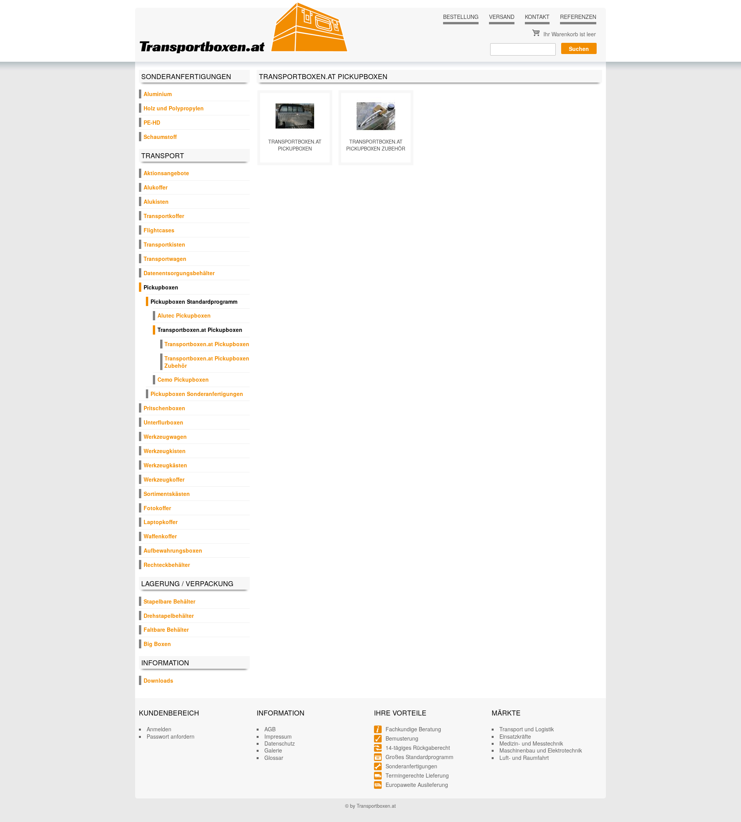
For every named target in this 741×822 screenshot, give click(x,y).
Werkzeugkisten (165, 451)
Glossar (273, 757)
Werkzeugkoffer (164, 479)
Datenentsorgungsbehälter (179, 273)
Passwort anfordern (171, 736)
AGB (270, 729)
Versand (501, 16)
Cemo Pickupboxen (183, 379)
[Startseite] (244, 27)
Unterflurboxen (163, 422)
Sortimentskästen (167, 493)
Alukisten (156, 201)
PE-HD (152, 122)
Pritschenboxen (164, 408)
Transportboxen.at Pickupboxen (199, 329)
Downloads (158, 680)
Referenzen (578, 16)
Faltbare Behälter (166, 629)
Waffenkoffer (160, 536)
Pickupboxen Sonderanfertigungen (197, 393)
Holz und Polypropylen (174, 108)
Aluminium (158, 94)
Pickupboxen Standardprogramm (194, 301)
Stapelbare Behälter (169, 601)
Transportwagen (165, 258)
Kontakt (537, 16)
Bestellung (461, 16)
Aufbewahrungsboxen (173, 550)
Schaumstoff (160, 136)
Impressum (278, 736)
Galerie (273, 750)
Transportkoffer (164, 216)
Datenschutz (279, 743)
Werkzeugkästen (165, 465)
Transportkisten (164, 244)
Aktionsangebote (166, 173)
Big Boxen (157, 644)
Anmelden (159, 729)
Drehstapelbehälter (169, 615)
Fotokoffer (157, 508)
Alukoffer (155, 187)
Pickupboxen (161, 287)
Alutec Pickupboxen (184, 315)
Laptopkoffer (161, 522)
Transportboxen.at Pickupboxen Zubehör (206, 361)
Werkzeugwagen (165, 436)
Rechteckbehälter (167, 564)
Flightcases (159, 230)
